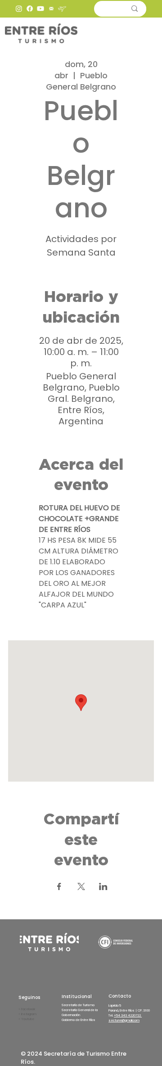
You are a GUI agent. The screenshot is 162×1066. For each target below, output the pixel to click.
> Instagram (27, 1014)
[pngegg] (51, 8)
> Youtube (26, 1019)
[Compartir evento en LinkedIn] (103, 886)
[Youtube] (40, 8)
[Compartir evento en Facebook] (59, 886)
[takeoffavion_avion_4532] (62, 8)
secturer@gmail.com (124, 1020)
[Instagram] (19, 8)
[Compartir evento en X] (81, 886)
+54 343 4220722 (128, 1015)
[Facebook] (30, 8)
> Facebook (26, 1009)
